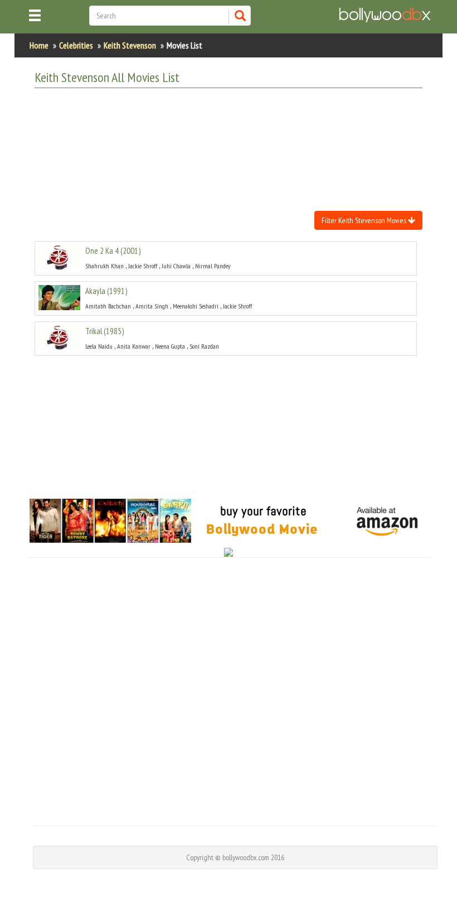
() (112, 250)
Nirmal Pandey (213, 266)
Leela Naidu (99, 346)
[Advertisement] (237, 124)
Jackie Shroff (142, 266)
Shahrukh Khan (104, 266)
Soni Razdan (204, 346)
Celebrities (76, 45)
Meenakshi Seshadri (195, 306)
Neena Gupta (170, 346)
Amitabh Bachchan (108, 306)
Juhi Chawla (176, 266)
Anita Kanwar (133, 346)
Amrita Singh (151, 306)
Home (39, 45)
